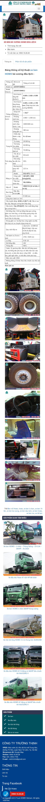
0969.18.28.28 (17, 794)
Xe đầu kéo (12, 720)
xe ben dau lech (26, 511)
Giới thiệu (5, 769)
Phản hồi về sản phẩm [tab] (23, 61)
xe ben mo (30, 513)
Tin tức (4, 776)
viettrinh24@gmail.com (17, 759)
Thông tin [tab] (7, 61)
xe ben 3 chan (29, 508)
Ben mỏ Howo (13, 508)
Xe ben (10, 716)
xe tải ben (38, 513)
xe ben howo (37, 511)
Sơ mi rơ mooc (13, 732)
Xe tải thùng (12, 728)
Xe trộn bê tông (13, 724)
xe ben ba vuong (13, 511)
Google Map (19, 752)
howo (21, 508)
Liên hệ (5, 773)
